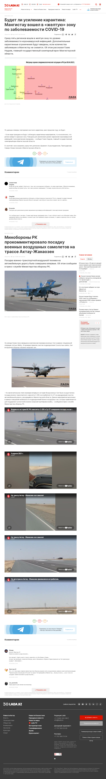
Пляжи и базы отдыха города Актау (91, 738)
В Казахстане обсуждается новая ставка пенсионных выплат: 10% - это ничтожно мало (92, 329)
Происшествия (8, 720)
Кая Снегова (22, 34)
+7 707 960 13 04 (60, 736)
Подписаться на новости (91, 723)
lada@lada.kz (57, 748)
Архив (31, 731)
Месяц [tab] (90, 259)
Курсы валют (34, 733)
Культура (6, 730)
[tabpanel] (90, 290)
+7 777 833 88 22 (85, 4)
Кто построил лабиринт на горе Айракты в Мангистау (89, 289)
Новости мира (66, 9)
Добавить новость (91, 717)
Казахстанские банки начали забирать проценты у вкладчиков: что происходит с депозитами (90, 278)
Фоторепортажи (35, 726)
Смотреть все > (47, 4)
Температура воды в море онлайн (91, 731)
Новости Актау (25, 9)
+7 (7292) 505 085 (61, 718)
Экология (6, 728)
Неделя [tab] (82, 259)
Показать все (41, 224)
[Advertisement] (41, 117)
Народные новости (54, 9)
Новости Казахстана (40, 9)
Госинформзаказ (35, 728)
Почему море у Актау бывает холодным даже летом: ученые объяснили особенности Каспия (89, 312)
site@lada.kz (58, 720)
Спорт (5, 733)
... (80, 9)
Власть (5, 718)
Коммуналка (7, 725)
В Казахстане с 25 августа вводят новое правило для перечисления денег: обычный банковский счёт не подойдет (90, 266)
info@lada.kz (63, 747)
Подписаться (69, 162)
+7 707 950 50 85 (60, 728)
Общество (7, 34)
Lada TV (75, 9)
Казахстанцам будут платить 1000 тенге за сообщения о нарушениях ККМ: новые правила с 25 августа (90, 300)
